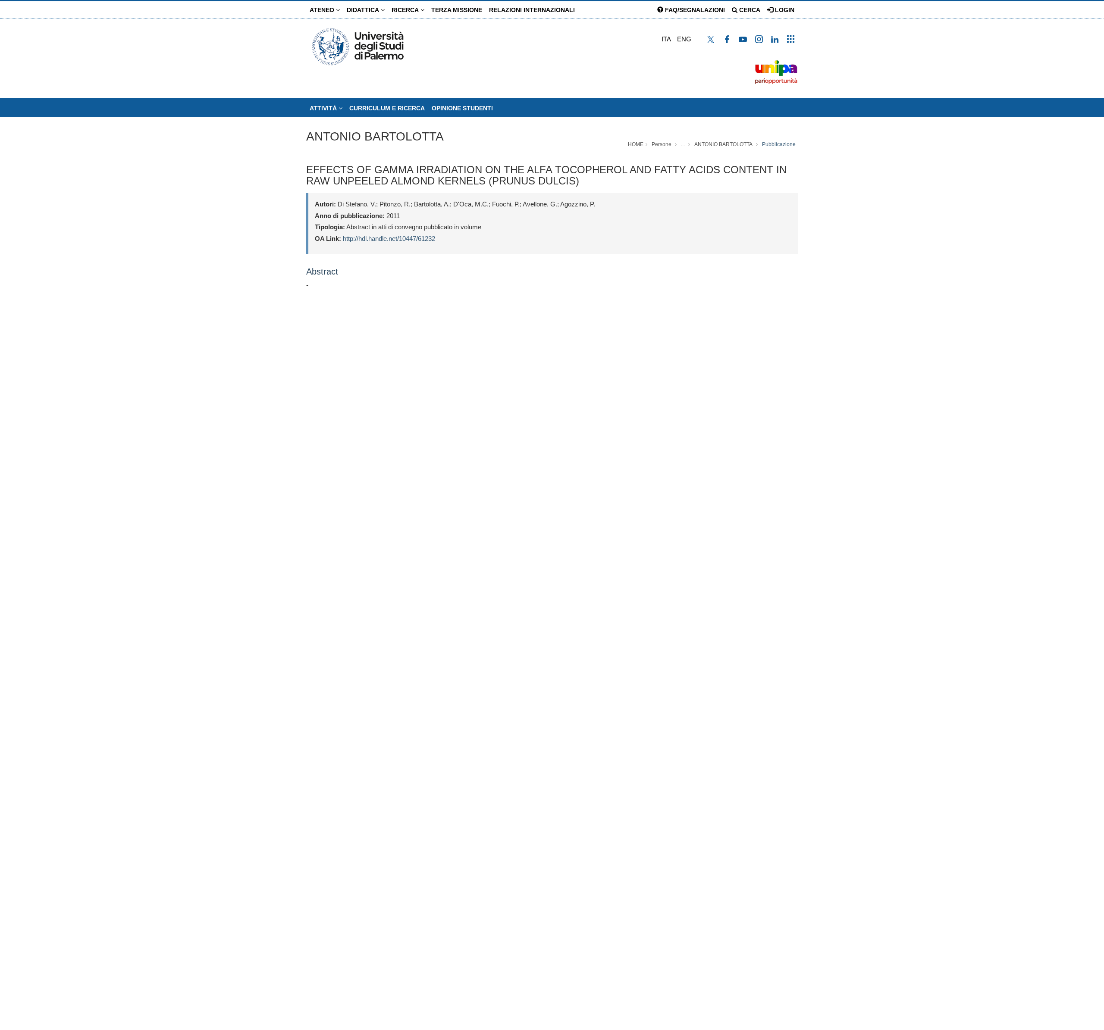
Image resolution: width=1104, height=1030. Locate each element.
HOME (635, 144)
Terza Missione (456, 9)
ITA (666, 39)
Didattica (364, 9)
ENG (684, 39)
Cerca (748, 9)
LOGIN (783, 9)
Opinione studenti (462, 108)
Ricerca (406, 9)
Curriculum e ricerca (387, 108)
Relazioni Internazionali (532, 9)
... (683, 144)
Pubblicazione (779, 144)
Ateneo (323, 9)
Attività (324, 108)
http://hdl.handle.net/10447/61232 (389, 238)
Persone (661, 144)
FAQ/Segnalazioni (694, 9)
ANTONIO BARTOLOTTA (375, 136)
